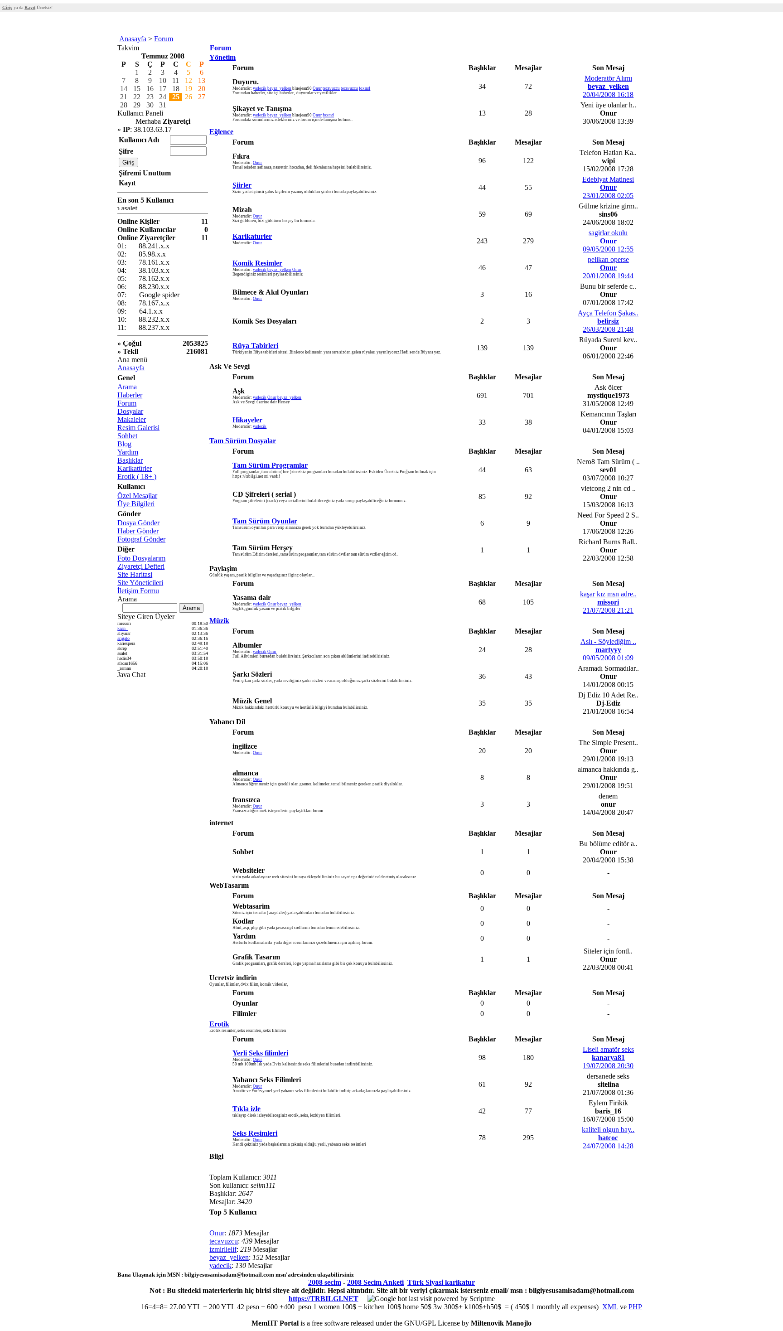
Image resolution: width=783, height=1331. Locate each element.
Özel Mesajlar (137, 495)
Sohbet (127, 436)
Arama (127, 387)
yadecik (259, 88)
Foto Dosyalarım (141, 558)
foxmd (364, 88)
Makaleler (131, 419)
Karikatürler (134, 468)
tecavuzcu (331, 88)
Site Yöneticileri (140, 582)
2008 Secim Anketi (375, 1282)
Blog (124, 444)
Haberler (129, 395)
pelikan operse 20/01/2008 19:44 (608, 268)
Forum (163, 39)
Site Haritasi (134, 574)
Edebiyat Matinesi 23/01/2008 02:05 (608, 187)
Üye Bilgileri (136, 504)
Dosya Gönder (138, 523)
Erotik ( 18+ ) (136, 476)
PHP (635, 1307)
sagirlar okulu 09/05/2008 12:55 (608, 241)
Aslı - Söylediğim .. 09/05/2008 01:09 (608, 650)
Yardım (127, 452)
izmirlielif (223, 1249)
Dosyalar (130, 411)
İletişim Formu (138, 591)
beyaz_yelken (279, 88)
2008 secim (324, 1282)
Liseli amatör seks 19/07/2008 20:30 (608, 1057)
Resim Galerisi (138, 427)
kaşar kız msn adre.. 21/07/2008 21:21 (608, 602)
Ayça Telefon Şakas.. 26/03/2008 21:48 (608, 321)
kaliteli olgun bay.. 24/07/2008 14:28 (608, 1138)
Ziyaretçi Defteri (140, 566)
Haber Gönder (138, 531)
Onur (317, 88)
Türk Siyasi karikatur (441, 1282)
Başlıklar (130, 460)
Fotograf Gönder (141, 539)
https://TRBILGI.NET (323, 1298)
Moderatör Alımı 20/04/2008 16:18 (608, 86)
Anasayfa (132, 39)
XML (610, 1307)
